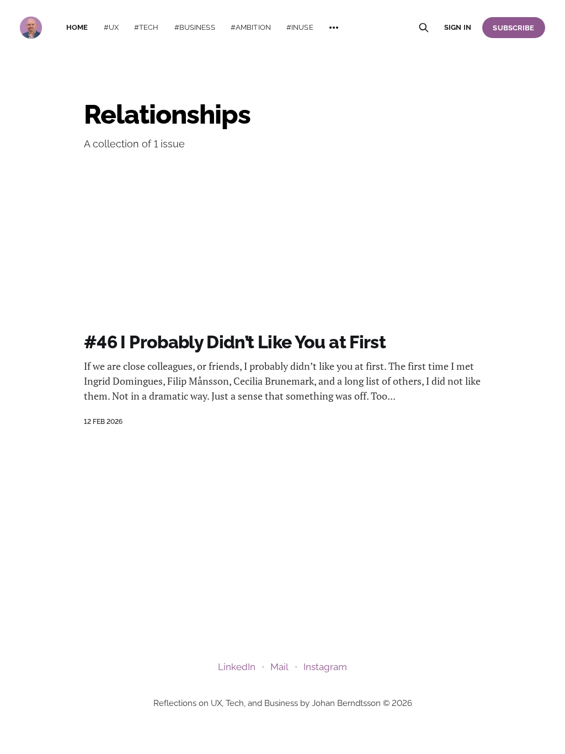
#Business (194, 27)
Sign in (457, 27)
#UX (111, 27)
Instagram (325, 666)
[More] (334, 27)
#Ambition (251, 27)
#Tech (146, 27)
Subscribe (513, 28)
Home (77, 27)
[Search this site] (423, 27)
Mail (279, 666)
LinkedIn (236, 666)
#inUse (299, 27)
